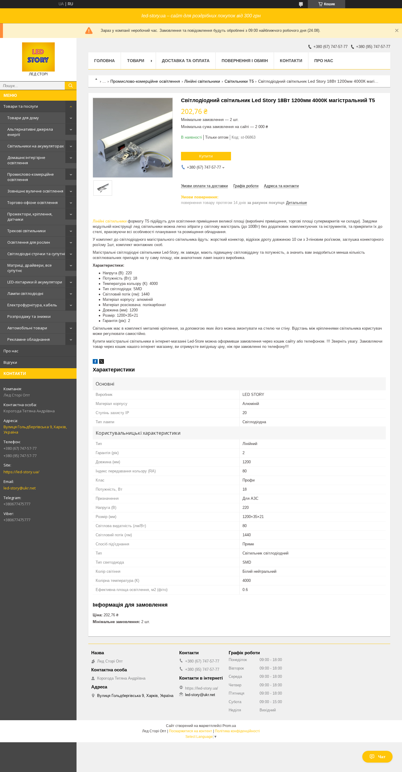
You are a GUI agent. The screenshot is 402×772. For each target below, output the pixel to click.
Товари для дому (23, 117)
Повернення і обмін (245, 60)
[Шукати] (71, 85)
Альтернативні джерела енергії (30, 132)
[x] (101, 362)
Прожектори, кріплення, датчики (29, 216)
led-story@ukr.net (20, 488)
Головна (104, 60)
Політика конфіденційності (237, 731)
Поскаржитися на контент (190, 731)
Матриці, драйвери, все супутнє (29, 268)
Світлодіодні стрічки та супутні (36, 253)
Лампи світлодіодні (25, 293)
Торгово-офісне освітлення (32, 202)
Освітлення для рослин (28, 242)
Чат (382, 756)
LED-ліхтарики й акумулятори (34, 282)
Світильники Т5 (239, 81)
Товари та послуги (21, 106)
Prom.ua (229, 726)
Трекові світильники (26, 230)
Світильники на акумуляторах (35, 146)
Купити (206, 156)
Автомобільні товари (27, 328)
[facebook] (95, 362)
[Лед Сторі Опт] (38, 57)
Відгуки (10, 362)
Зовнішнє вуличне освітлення (35, 191)
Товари (135, 60)
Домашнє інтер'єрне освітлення (26, 160)
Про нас (11, 350)
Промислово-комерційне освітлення (30, 177)
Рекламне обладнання (28, 339)
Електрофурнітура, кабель (32, 305)
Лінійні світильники (202, 81)
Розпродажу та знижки (29, 316)
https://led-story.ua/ (21, 471)
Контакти (291, 60)
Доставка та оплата (186, 60)
